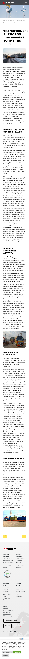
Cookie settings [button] (7, 652)
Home (5, 20)
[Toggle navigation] (26, 2)
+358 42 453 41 (7, 559)
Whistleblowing (7, 616)
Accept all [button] (17, 652)
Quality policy (7, 614)
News (12, 20)
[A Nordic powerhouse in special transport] (8, 2)
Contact (7, 626)
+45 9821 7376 (20, 559)
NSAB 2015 (6, 612)
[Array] (4, 631)
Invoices (5, 608)
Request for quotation (11, 621)
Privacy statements (8, 610)
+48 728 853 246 (8, 588)
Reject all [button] (5, 655)
